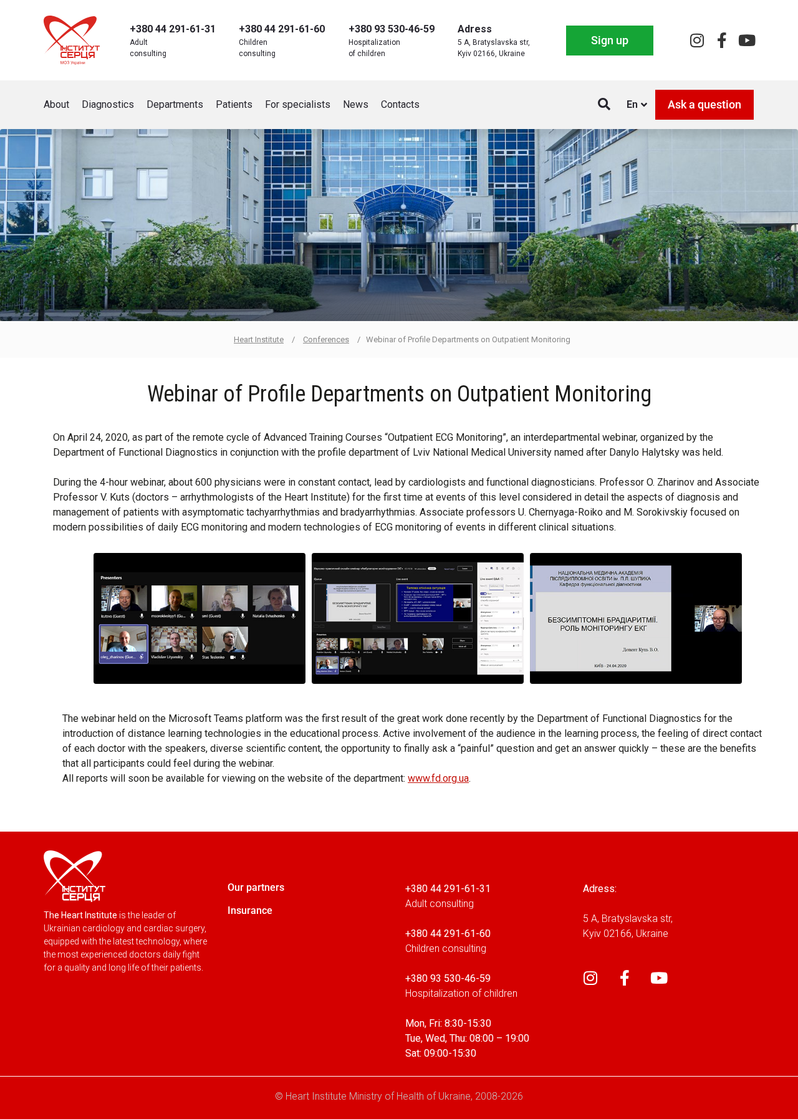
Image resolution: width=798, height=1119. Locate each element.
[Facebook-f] (721, 40)
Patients (234, 104)
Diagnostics (108, 104)
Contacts (400, 104)
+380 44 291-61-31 (173, 29)
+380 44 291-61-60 (282, 29)
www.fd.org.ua (438, 779)
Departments (175, 104)
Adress (475, 29)
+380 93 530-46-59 (392, 29)
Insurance (250, 910)
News (355, 104)
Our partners (256, 887)
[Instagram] (696, 40)
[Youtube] (746, 40)
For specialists (297, 104)
